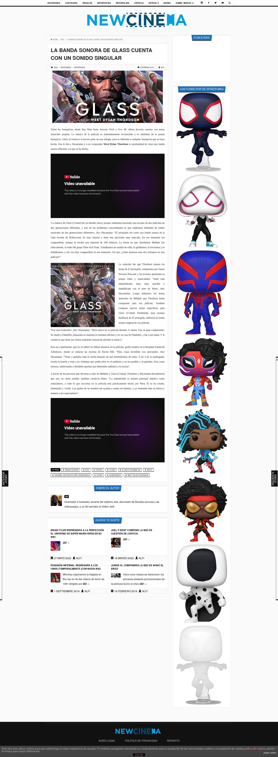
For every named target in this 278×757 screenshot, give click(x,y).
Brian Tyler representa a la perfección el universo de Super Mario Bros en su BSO (77, 533)
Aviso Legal (107, 740)
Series (167, 2)
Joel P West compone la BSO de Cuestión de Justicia (131, 531)
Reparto (173, 740)
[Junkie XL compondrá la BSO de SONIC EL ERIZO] (116, 575)
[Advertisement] (201, 61)
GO (66, 542)
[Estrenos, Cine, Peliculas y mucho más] (139, 20)
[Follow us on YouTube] (222, 3)
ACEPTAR (139, 755)
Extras (153, 2)
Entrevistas (104, 2)
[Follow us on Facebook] (208, 3)
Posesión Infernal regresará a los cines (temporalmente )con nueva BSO (76, 567)
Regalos (87, 2)
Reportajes (122, 2)
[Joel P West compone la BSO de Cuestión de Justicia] (116, 542)
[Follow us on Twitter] (215, 3)
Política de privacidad (141, 740)
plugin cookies (270, 753)
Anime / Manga (183, 2)
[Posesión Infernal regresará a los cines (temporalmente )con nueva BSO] (55, 577)
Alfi (162, 67)
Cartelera (71, 2)
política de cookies (254, 748)
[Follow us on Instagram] (201, 3)
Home (55, 39)
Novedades (53, 2)
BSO (62, 39)
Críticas (139, 2)
